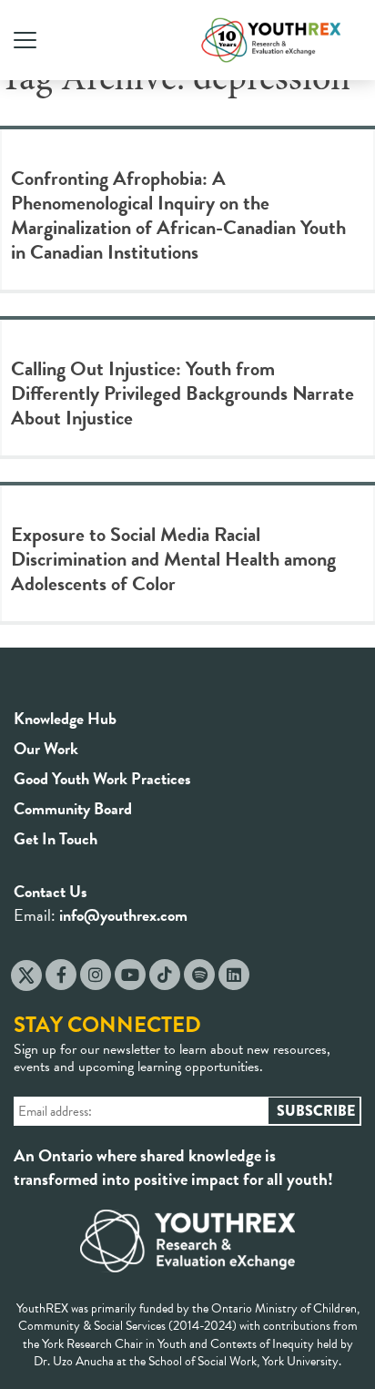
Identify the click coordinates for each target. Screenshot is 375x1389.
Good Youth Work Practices (102, 778)
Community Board (73, 808)
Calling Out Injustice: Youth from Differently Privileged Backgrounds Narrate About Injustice (182, 393)
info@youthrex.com (123, 915)
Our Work (46, 748)
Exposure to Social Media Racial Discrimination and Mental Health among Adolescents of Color (173, 558)
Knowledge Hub (65, 718)
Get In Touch (55, 838)
